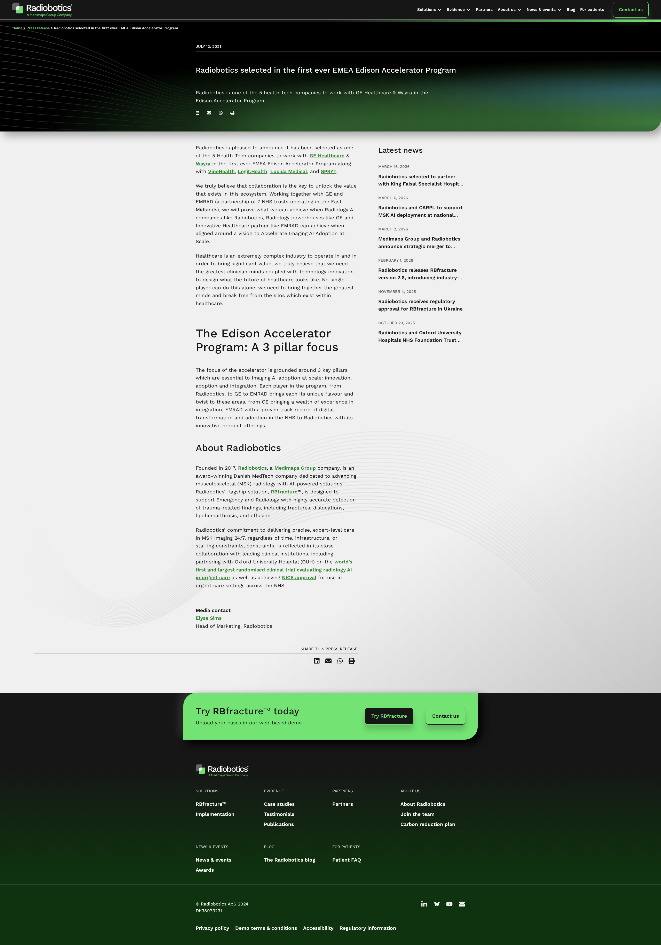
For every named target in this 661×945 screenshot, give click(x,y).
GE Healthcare (327, 156)
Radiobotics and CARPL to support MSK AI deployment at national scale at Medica (420, 215)
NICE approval (299, 577)
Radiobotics (252, 468)
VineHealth (221, 171)
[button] (429, 10)
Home (17, 28)
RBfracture (284, 492)
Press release (38, 28)
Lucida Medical (288, 171)
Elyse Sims (209, 618)
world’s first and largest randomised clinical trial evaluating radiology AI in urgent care (274, 569)
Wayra (203, 164)
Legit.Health (252, 171)
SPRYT (328, 171)
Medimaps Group (295, 468)
